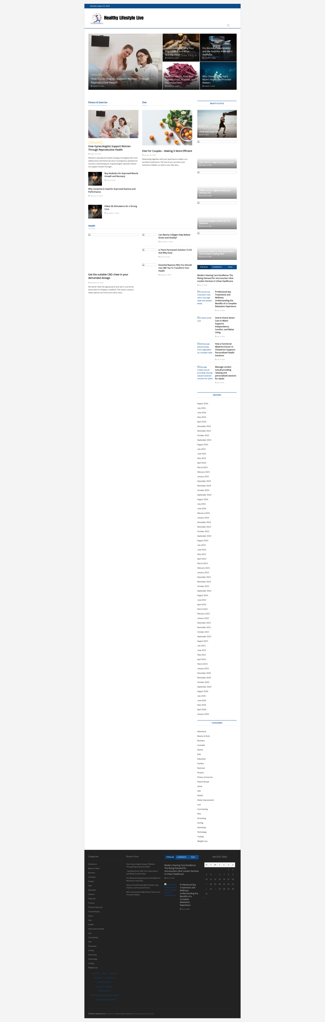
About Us (114, 973)
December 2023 (204, 522)
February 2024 (203, 513)
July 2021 (201, 645)
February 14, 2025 (96, 196)
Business (201, 740)
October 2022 (203, 586)
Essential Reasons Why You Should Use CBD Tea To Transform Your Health (175, 268)
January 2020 (203, 714)
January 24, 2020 (150, 155)
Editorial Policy (104, 991)
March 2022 (202, 609)
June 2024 (201, 508)
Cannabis (201, 745)
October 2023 (203, 531)
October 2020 (203, 682)
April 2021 (201, 659)
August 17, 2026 (210, 58)
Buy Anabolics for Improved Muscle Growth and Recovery (121, 175)
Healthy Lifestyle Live (96, 1013)
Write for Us (110, 978)
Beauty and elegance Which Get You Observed (215, 222)
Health (200, 795)
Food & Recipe (203, 782)
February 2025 (203, 472)
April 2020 (201, 709)
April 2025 (201, 463)
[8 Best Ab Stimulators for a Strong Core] (95, 211)
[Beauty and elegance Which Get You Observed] (217, 215)
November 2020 (204, 677)
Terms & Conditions (104, 986)
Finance (200, 772)
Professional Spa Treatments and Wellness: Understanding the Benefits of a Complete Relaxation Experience (226, 299)
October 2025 (203, 435)
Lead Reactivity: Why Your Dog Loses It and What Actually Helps (179, 51)
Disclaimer (98, 978)
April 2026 (201, 421)
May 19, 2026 (203, 285)
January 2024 (203, 517)
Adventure (201, 731)
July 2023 (201, 545)
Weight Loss (202, 841)
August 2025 (202, 444)
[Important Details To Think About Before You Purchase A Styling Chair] (217, 246)
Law (199, 804)
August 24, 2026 (172, 58)
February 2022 (203, 613)
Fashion (200, 763)
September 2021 (204, 636)
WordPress (129, 1014)
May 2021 (201, 655)
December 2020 (204, 673)
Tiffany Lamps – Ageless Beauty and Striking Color (214, 191)
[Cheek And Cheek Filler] (217, 124)
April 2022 (201, 604)
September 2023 (204, 536)
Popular (204, 267)
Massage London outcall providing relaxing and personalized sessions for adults (225, 373)
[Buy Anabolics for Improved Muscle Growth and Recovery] (95, 179)
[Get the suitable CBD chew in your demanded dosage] (113, 251)
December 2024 (204, 481)
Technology (202, 832)
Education (201, 759)
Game (199, 786)
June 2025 (201, 453)
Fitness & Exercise (98, 74)
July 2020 (201, 696)
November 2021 (204, 627)
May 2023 (201, 554)
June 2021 (201, 650)
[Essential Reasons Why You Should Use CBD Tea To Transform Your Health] (149, 268)
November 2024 (204, 485)
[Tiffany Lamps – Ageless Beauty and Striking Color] (217, 185)
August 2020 (202, 691)
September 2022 (204, 591)
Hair (199, 791)
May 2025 (201, 458)
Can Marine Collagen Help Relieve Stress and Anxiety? (174, 236)
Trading (200, 836)
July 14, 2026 (220, 310)
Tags (230, 267)
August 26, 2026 (98, 86)
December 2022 (204, 577)
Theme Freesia (119, 1014)
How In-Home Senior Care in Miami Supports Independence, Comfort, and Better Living (225, 325)
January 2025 (203, 476)
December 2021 (204, 623)
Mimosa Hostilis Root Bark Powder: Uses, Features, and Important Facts (180, 79)
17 (206, 884)
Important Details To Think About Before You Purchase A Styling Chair (216, 252)
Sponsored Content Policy (106, 1000)
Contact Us (95, 973)
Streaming (201, 818)
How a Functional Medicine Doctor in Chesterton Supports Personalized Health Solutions (225, 349)
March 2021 (202, 664)
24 (206, 889)
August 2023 (202, 540)
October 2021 (203, 632)
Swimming (201, 827)
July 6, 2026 (220, 382)
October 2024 (203, 490)
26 (215, 889)
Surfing (200, 823)
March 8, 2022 (165, 257)
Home (105, 973)
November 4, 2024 (112, 213)
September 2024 (204, 495)
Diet (199, 754)
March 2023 (202, 563)
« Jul (204, 897)
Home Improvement (205, 800)
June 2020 (201, 700)
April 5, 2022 (204, 134)
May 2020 (201, 705)
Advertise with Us (104, 982)
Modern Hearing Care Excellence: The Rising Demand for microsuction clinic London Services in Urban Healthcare (215, 278)
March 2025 (202, 467)
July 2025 (201, 449)
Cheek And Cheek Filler (209, 131)
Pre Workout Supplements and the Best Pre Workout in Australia (217, 51)
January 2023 (203, 572)
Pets (199, 814)
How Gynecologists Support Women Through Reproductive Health (109, 147)
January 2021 (203, 668)
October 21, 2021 (206, 165)
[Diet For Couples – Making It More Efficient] (167, 127)
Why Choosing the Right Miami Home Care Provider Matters (216, 79)
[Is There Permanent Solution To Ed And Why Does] (149, 253)
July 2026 (201, 408)
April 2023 (201, 559)
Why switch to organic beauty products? (216, 162)
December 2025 (204, 426)
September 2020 (204, 687)
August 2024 (202, 499)
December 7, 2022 (166, 242)
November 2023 (204, 527)
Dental (200, 750)
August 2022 (202, 595)
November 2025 (204, 431)
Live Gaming (202, 809)
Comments (217, 267)
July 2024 (201, 504)
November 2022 (204, 581)
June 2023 (201, 549)
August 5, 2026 (209, 86)
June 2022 (201, 600)
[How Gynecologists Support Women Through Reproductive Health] (113, 124)
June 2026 (201, 412)
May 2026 (201, 417)
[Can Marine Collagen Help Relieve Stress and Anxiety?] (149, 238)
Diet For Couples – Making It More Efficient (167, 151)
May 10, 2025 (111, 180)
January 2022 (203, 618)
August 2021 (202, 641)
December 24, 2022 (97, 283)
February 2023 (203, 568)
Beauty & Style (203, 736)
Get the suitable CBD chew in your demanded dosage (108, 276)
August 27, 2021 (165, 275)
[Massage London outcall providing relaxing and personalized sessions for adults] (205, 367)
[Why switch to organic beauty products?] (217, 154)
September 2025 (204, 440)
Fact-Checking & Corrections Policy (104, 995)
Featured (201, 768)
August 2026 (202, 403)
